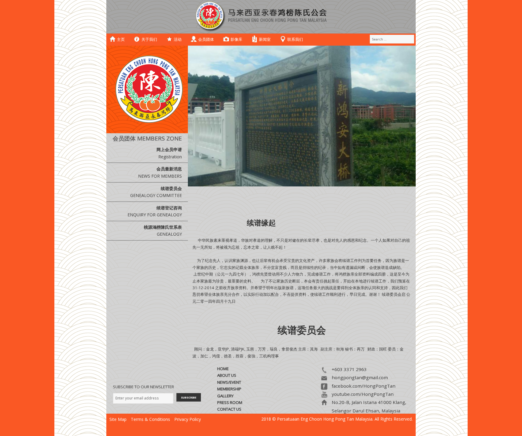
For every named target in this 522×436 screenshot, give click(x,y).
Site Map (118, 419)
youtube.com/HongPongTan (363, 394)
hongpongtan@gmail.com (360, 377)
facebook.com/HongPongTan (363, 386)
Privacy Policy (187, 419)
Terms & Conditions (150, 419)
